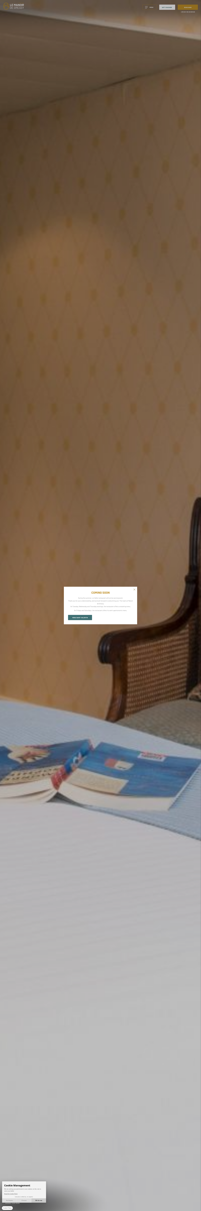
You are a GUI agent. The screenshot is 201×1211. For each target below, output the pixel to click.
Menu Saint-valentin (80, 617)
